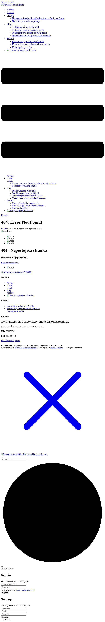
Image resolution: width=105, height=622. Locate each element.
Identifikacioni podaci (10, 340)
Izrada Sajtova (56, 348)
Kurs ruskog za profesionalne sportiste (31, 44)
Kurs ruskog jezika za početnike (28, 41)
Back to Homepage (9, 263)
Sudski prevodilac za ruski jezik (28, 29)
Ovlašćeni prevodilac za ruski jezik (29, 32)
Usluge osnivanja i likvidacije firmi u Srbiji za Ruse (38, 18)
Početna (10, 9)
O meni (10, 12)
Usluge (10, 15)
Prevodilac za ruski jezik (25, 348)
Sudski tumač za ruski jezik (25, 27)
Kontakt (4, 215)
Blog (9, 24)
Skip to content (7, 2)
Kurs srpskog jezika (22, 47)
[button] (52, 619)
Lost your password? (25, 590)
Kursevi (10, 38)
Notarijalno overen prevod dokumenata (31, 35)
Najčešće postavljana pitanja (26, 21)
